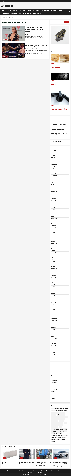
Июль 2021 (53, 284)
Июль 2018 (53, 352)
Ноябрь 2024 (53, 198)
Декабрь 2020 (54, 297)
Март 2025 (53, 189)
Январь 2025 (53, 193)
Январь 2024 (53, 220)
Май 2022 (53, 263)
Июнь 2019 (53, 329)
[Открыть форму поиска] (69, 12)
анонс (66, 408)
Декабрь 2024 (54, 196)
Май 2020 (53, 313)
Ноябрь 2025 (53, 171)
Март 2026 (53, 162)
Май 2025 (53, 184)
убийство (53, 439)
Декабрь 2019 (54, 320)
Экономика (33, 13)
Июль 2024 (53, 207)
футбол (53, 441)
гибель (58, 414)
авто (52, 408)
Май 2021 (53, 288)
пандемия (53, 431)
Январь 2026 (53, 166)
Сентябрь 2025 (54, 175)
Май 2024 (53, 211)
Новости (29, 10)
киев (65, 423)
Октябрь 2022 (53, 252)
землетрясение (54, 420)
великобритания (59, 410)
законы (57, 418)
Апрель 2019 (53, 334)
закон (52, 418)
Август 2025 (53, 177)
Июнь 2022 (53, 261)
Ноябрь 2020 (53, 300)
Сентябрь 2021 (54, 279)
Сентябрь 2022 (54, 254)
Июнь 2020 (53, 311)
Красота (15, 10)
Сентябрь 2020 (54, 304)
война (63, 412)
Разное (39, 13)
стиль (52, 437)
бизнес (52, 410)
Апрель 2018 (53, 356)
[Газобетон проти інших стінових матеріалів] (10, 454)
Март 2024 (53, 216)
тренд (59, 437)
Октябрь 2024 (53, 200)
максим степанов (55, 429)
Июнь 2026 (53, 155)
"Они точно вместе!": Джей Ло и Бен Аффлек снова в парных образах (13, 33)
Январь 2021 (53, 295)
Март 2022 (53, 266)
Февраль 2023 (54, 243)
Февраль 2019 (54, 338)
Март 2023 (53, 241)
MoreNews (40, 474)
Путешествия (14, 13)
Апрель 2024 (53, 214)
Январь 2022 (53, 270)
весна (65, 410)
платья (64, 431)
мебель (61, 429)
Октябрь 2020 (53, 302)
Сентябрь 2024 (54, 202)
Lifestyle (3, 10)
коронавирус (54, 425)
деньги (63, 414)
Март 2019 (53, 336)
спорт (66, 435)
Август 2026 (53, 150)
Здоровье (9, 10)
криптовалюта (54, 427)
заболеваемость (64, 416)
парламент (59, 431)
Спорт (20, 13)
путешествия (54, 435)
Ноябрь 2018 (53, 343)
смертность (60, 435)
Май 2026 (53, 157)
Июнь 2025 (53, 182)
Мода (19, 10)
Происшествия (5, 13)
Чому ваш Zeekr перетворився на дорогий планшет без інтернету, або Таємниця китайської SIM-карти (59, 133)
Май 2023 (53, 236)
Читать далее (29, 40)
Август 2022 (53, 257)
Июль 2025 (53, 180)
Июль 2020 (53, 309)
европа (53, 416)
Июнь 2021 (53, 286)
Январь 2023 (53, 245)
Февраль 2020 (54, 318)
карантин (61, 423)
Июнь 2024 (53, 209)
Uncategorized (54, 368)
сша (56, 437)
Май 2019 (53, 331)
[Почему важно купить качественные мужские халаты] (27, 454)
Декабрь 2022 (54, 248)
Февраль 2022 (54, 268)
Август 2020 (53, 306)
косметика (60, 425)
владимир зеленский (55, 412)
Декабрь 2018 (54, 340)
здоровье (62, 418)
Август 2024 (53, 205)
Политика (59, 10)
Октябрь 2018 (53, 345)
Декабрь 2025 (54, 168)
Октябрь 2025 (53, 173)
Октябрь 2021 (53, 277)
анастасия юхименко (59, 408)
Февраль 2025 (54, 191)
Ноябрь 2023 (53, 225)
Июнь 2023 (53, 234)
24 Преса (7, 6)
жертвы (57, 416)
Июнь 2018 (53, 354)
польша (53, 433)
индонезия (61, 420)
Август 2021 (53, 282)
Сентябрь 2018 (54, 347)
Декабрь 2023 (54, 223)
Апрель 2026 (53, 159)
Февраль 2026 (54, 164)
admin (27, 48)
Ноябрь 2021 (53, 275)
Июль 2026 (53, 152)
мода (66, 429)
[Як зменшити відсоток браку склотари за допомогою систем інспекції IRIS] (44, 454)
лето (60, 427)
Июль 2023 (53, 232)
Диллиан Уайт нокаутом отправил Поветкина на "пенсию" (13, 50)
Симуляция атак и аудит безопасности (59, 136)
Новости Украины (45, 10)
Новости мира (36, 10)
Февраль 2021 (54, 293)
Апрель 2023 (53, 239)
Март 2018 (53, 359)
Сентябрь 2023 (54, 229)
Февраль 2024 (54, 218)
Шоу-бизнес (26, 13)
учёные (63, 439)
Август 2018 (53, 350)
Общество (53, 10)
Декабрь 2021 (54, 273)
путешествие (59, 433)
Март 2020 (53, 316)
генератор (53, 414)
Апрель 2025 (53, 186)
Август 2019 (53, 327)
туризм (63, 437)
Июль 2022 (53, 259)
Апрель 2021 (53, 291)
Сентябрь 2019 (54, 325)
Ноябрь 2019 (53, 322)
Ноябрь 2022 (53, 250)
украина (58, 439)
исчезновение (54, 423)
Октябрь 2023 (53, 227)
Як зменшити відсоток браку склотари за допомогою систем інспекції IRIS (43, 462)
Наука (24, 10)
